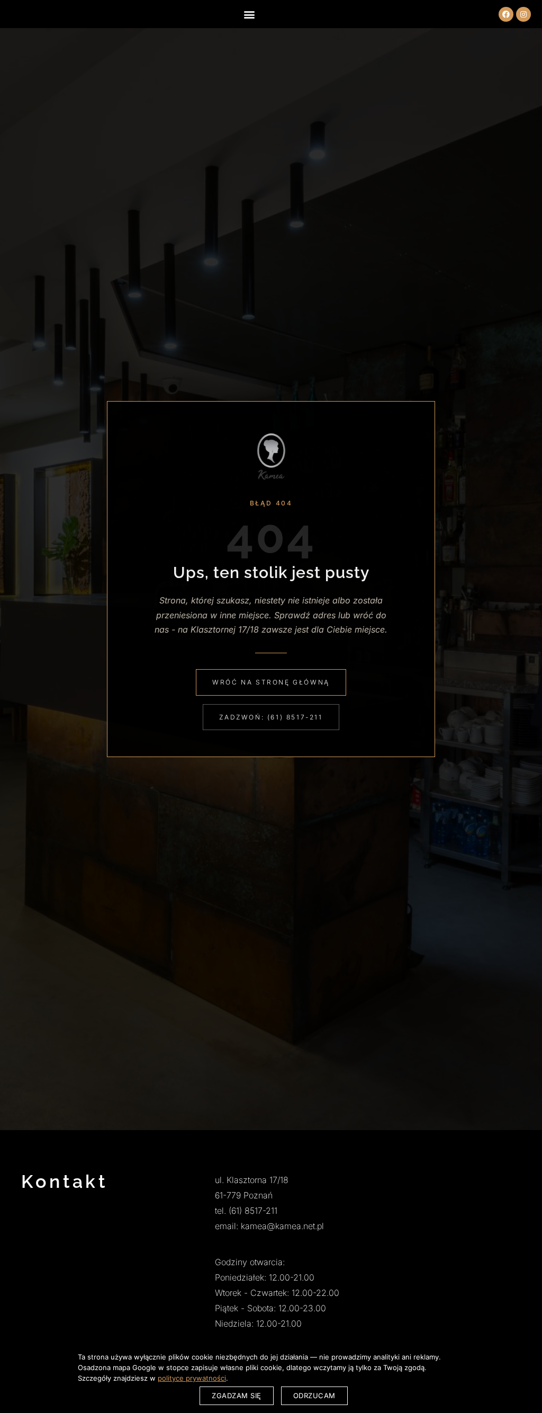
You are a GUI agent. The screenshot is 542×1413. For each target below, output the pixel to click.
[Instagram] (523, 14)
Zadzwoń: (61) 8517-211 (270, 717)
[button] (249, 14)
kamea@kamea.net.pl (282, 1226)
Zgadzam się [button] (236, 1395)
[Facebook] (506, 14)
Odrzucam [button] (314, 1395)
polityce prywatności (192, 1378)
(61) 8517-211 (253, 1210)
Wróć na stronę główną (271, 682)
